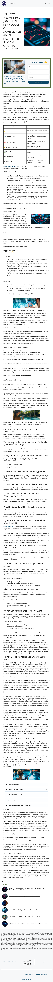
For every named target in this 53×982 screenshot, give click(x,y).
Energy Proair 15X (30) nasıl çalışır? (14, 789)
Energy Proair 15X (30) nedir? (13, 784)
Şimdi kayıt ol (38, 82)
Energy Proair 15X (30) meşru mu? (14, 794)
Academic (11, 3)
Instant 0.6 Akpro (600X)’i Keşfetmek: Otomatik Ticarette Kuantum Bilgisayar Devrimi (28, 923)
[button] (45, 3)
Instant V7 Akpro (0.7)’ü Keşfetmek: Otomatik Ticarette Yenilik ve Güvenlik (26, 909)
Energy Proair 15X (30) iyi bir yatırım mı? (15, 800)
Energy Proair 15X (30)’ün (10, 166)
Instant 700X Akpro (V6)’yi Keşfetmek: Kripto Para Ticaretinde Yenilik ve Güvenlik (27, 916)
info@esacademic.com (10, 961)
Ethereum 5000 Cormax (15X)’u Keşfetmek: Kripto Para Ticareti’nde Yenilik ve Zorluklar (29, 903)
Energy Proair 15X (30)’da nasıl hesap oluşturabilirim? (18, 805)
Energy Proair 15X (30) (9, 526)
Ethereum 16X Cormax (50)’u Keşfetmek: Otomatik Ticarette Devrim (24, 896)
